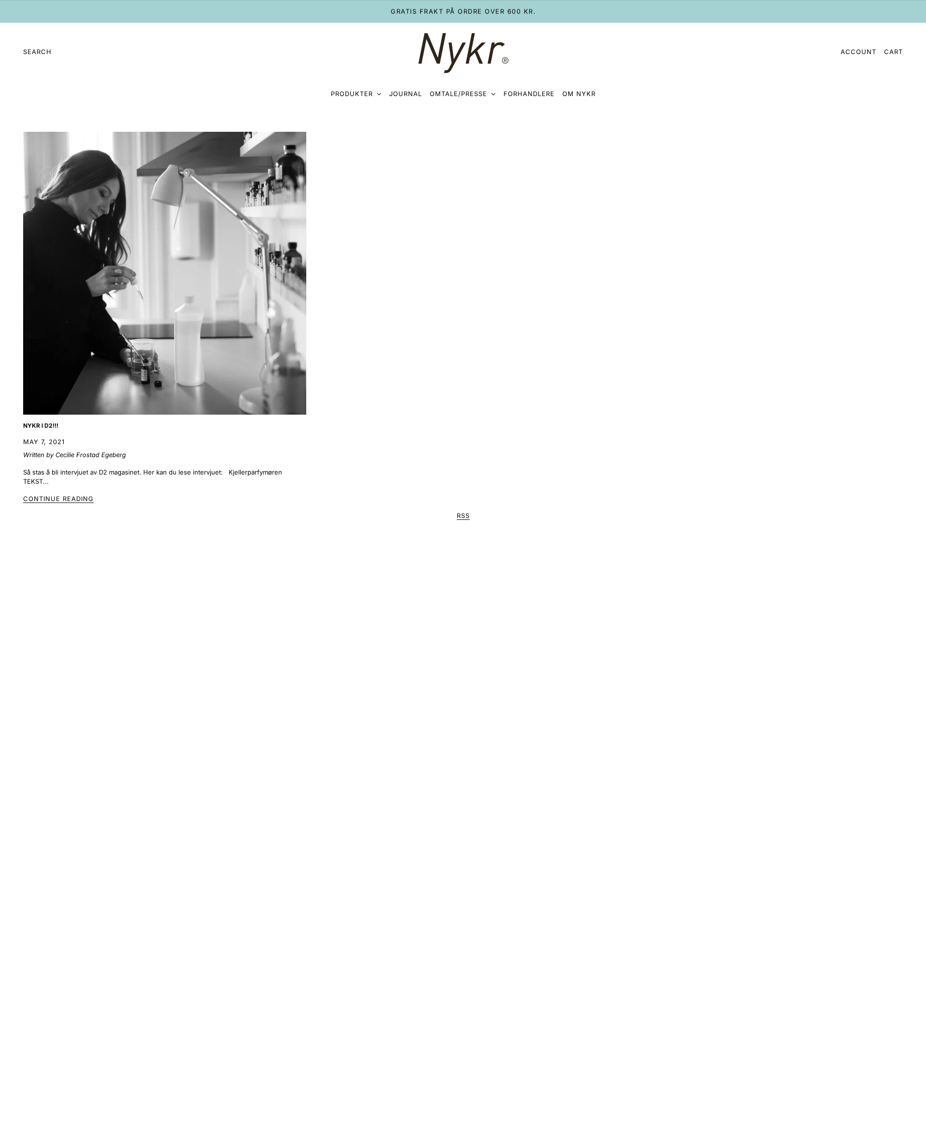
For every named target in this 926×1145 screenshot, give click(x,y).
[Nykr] (463, 52)
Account (858, 52)
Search (37, 52)
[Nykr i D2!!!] (164, 273)
